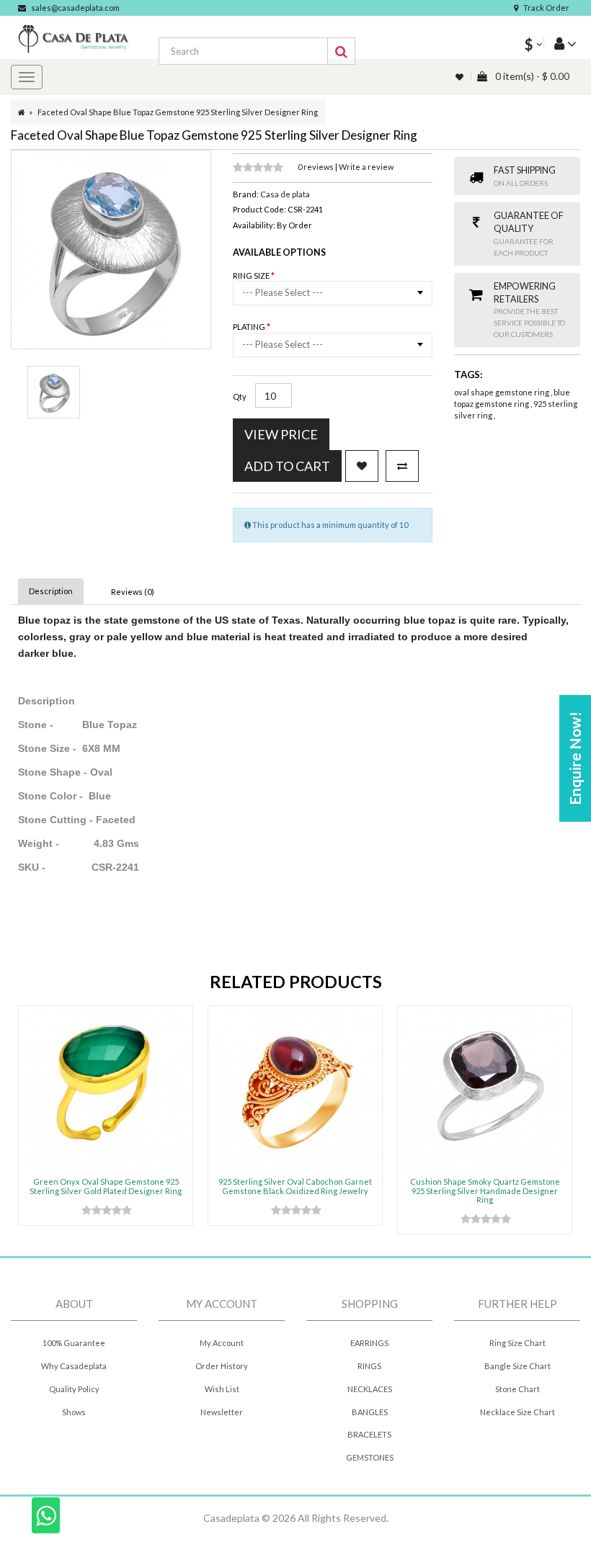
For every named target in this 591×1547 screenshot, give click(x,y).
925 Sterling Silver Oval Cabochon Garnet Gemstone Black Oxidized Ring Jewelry (295, 1186)
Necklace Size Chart (517, 1412)
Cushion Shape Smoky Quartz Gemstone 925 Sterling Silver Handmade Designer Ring (485, 1190)
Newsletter (221, 1412)
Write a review (366, 166)
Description (51, 591)
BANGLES (370, 1412)
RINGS (369, 1366)
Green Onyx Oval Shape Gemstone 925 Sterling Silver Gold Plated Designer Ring (106, 1186)
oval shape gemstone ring (502, 392)
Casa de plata (285, 194)
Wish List (222, 1389)
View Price (281, 434)
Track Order (546, 7)
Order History (221, 1366)
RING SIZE (252, 275)
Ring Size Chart (517, 1343)
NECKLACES (369, 1389)
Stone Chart (517, 1389)
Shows (74, 1412)
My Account (222, 1343)
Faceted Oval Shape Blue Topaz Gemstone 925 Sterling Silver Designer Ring (177, 112)
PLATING (250, 326)
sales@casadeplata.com (75, 7)
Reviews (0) (132, 591)
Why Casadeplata (74, 1366)
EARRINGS (369, 1343)
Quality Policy (74, 1389)
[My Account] (560, 42)
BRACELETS (369, 1434)
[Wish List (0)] (460, 76)
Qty (239, 396)
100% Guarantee (74, 1343)
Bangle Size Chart (517, 1366)
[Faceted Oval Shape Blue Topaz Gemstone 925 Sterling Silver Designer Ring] (53, 392)
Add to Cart (287, 466)
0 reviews (316, 166)
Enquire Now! (575, 758)
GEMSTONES (370, 1457)
